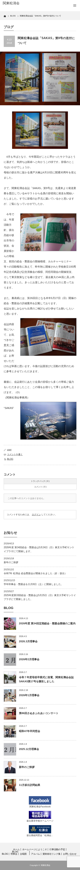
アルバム (35, 854)
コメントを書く (15, 454)
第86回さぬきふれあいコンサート (38, 713)
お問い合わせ (69, 854)
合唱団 (23, 854)
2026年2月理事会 (29, 659)
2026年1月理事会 (29, 695)
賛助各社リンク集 (51, 854)
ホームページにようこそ (34, 849)
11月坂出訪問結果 (29, 784)
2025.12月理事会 (29, 749)
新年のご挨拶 (11, 562)
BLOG (10, 459)
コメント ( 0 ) (40, 487)
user (9, 449)
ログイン (36, 514)
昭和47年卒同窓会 (29, 731)
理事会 (14, 854)
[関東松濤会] (19, 3)
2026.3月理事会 (28, 641)
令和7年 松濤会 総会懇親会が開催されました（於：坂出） (35, 573)
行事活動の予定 (57, 849)
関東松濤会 (45, 865)
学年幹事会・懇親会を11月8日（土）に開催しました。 (33, 584)
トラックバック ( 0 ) (40, 481)
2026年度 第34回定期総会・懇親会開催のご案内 (47, 623)
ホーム (16, 849)
